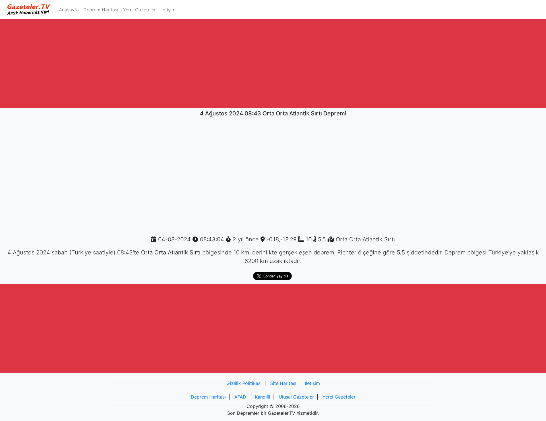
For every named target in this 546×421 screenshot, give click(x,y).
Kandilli (262, 397)
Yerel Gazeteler (139, 10)
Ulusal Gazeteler (296, 397)
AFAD (240, 397)
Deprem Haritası (100, 10)
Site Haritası (283, 383)
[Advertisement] (273, 63)
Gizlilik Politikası (244, 383)
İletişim (167, 10)
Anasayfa (70, 10)
